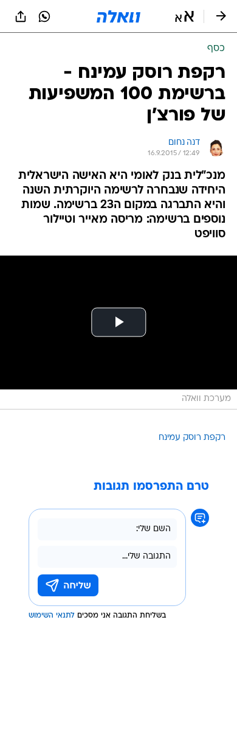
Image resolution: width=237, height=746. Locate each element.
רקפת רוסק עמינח (192, 438)
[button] (184, 16)
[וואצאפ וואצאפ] (44, 16)
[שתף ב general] (20, 16)
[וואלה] (118, 16)
